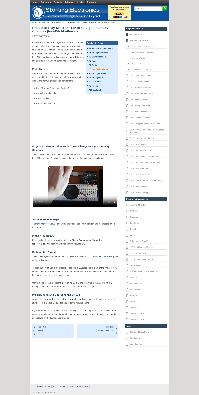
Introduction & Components (101, 49)
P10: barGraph (95, 90)
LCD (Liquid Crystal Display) (141, 247)
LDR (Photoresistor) (138, 253)
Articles (80, 2)
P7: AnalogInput (96, 78)
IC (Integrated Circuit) (138, 241)
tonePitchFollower (44, 224)
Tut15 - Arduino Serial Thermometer (144, 162)
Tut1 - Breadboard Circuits (140, 75)
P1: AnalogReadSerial (98, 53)
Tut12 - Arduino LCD (138, 144)
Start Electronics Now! (139, 40)
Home (35, 2)
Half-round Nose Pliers (139, 332)
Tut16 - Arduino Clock (138, 168)
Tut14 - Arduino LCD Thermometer (144, 156)
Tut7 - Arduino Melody (139, 112)
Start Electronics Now (53, 22)
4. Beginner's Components (140, 64)
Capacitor (133, 217)
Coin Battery (134, 223)
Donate (71, 386)
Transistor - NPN (136, 314)
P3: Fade (92, 61)
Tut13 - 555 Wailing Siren (140, 150)
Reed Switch (134, 290)
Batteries (133, 211)
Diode (132, 235)
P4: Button (93, 65)
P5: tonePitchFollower (98, 69)
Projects (58, 2)
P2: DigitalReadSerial (98, 57)
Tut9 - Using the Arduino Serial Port (144, 124)
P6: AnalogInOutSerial (98, 73)
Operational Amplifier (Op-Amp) (143, 271)
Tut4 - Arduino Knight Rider (141, 93)
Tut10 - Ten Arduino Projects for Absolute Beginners (147, 131)
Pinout (47, 386)
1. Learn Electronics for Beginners (143, 46)
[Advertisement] (74, 124)
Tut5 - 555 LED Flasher (139, 100)
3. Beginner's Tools (137, 58)
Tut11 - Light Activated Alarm (141, 138)
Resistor (133, 296)
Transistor (133, 308)
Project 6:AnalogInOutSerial (105, 329)
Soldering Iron (135, 344)
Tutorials (69, 2)
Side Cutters (134, 338)
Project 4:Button (42, 329)
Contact (63, 386)
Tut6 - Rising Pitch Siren (139, 106)
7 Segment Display (137, 205)
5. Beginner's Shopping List (141, 69)
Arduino (39, 386)
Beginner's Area (136, 34)
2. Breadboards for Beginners (141, 52)
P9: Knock (93, 86)
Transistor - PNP (136, 320)
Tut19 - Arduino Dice (138, 187)
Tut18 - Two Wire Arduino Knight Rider (146, 181)
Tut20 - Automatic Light (139, 193)
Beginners (46, 2)
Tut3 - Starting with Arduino (141, 88)
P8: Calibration (95, 82)
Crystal (132, 229)
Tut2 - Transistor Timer (139, 81)
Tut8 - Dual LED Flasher (139, 118)
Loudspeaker (135, 265)
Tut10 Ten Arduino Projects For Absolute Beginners (80, 22)
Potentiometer (135, 284)
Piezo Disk (134, 277)
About (55, 386)
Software (91, 2)
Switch (132, 302)
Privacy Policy (82, 386)
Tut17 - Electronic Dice (139, 174)
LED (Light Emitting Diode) (141, 259)
